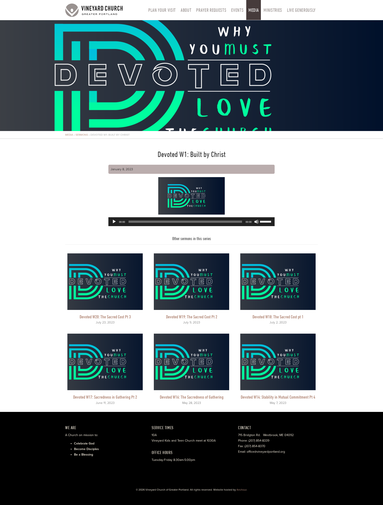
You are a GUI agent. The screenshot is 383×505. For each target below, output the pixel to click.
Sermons (82, 134)
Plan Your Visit (162, 10)
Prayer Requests (211, 10)
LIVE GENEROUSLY (301, 10)
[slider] (266, 221)
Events (237, 10)
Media (253, 10)
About (186, 10)
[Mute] (256, 221)
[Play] (114, 221)
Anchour (241, 489)
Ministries (273, 10)
